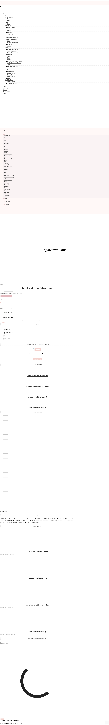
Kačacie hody (11, 27)
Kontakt (5, 93)
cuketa (30, 518)
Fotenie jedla (6, 91)
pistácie (34, 520)
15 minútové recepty (12, 49)
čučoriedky (28, 522)
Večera (9, 46)
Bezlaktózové (11, 73)
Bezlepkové (10, 71)
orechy (28, 520)
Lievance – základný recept (37, 397)
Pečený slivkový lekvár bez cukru (37, 386)
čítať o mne (3, 322)
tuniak (1, 522)
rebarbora (46, 520)
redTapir (20, 723)
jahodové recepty (49, 518)
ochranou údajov (16, 720)
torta (72, 520)
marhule (12, 520)
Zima (8, 24)
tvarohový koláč (10, 522)
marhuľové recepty (21, 520)
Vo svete (5, 90)
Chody (7, 35)
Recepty (5, 15)
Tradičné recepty (12, 83)
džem (38, 518)
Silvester (9, 30)
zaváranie (15, 522)
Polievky (9, 54)
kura (68, 518)
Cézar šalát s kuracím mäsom (37, 376)
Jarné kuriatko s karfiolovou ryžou (37, 288)
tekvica (68, 520)
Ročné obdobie (9, 17)
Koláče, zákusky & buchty (14, 61)
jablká (41, 518)
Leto (8, 20)
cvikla (35, 518)
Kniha (4, 86)
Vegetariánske (11, 76)
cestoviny (26, 518)
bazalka (7, 518)
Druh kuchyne (9, 80)
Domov (5, 13)
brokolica (18, 518)
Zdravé (9, 78)
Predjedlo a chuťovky (13, 37)
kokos (62, 518)
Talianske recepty (12, 85)
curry (33, 518)
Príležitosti (8, 25)
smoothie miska (65, 520)
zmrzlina (20, 522)
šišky (35, 522)
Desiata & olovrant (12, 42)
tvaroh (4, 522)
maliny (7, 520)
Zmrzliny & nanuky (12, 66)
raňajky (42, 520)
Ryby (8, 58)
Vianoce (9, 29)
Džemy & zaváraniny (13, 52)
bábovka (22, 518)
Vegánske (10, 75)
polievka (38, 520)
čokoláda (23, 522)
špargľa (37, 522)
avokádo (2, 518)
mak (4, 520)
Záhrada (5, 88)
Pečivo (9, 68)
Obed (8, 41)
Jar (8, 19)
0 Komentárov (11, 291)
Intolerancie (8, 69)
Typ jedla (7, 47)
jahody (58, 518)
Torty (8, 64)
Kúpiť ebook (38, 349)
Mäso (8, 56)
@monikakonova (3, 511)
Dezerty (9, 44)
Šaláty (9, 59)
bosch (15, 518)
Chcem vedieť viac (37, 359)
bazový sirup (11, 518)
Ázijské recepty (11, 81)
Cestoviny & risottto (13, 51)
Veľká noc (10, 34)
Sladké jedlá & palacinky (14, 63)
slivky (57, 520)
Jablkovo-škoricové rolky (37, 407)
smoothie (60, 520)
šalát (33, 522)
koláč (65, 519)
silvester (53, 520)
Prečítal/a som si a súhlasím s (11, 720)
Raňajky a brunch (12, 39)
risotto (49, 520)
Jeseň (8, 22)
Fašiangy (9, 32)
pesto (31, 520)
